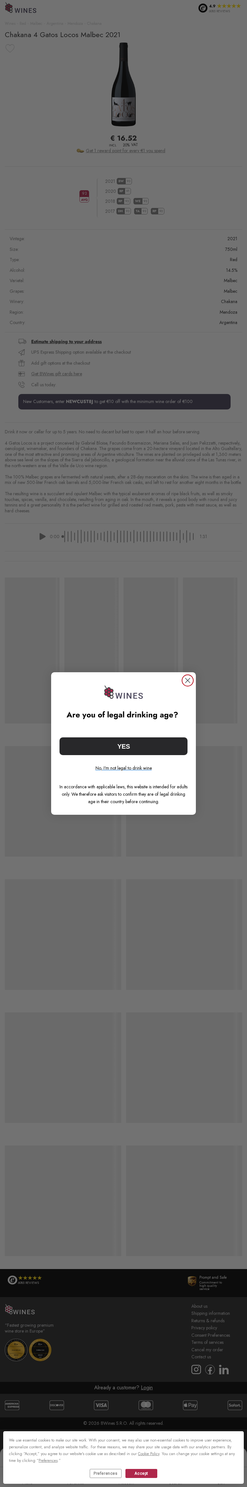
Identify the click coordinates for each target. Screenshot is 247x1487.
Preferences (106, 1473)
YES (123, 746)
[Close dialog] (187, 680)
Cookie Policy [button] (148, 1454)
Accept (141, 1473)
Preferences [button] (48, 1460)
